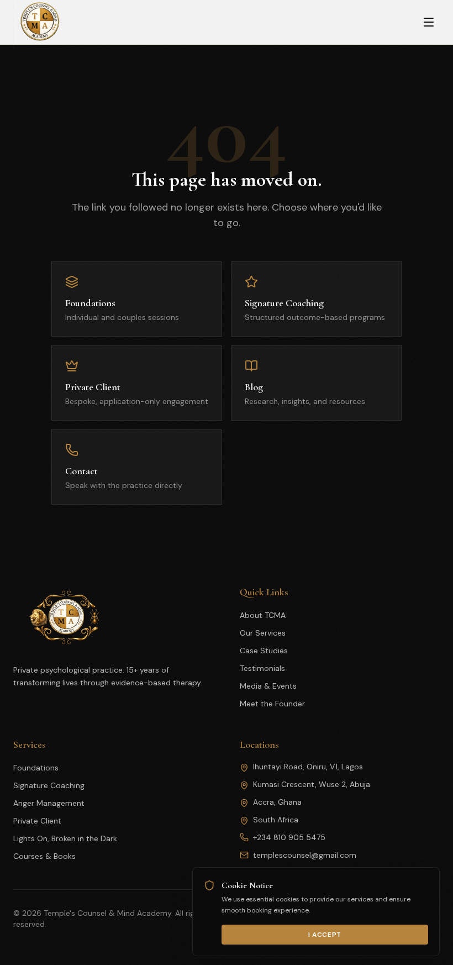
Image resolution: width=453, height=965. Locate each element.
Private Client (37, 821)
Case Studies (264, 650)
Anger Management (49, 803)
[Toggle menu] (429, 22)
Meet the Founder (272, 704)
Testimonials (262, 668)
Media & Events (268, 686)
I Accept (324, 934)
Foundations (36, 768)
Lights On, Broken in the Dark (65, 838)
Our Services (263, 633)
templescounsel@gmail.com (304, 855)
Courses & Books (44, 856)
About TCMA (263, 615)
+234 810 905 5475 (289, 837)
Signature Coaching (49, 785)
